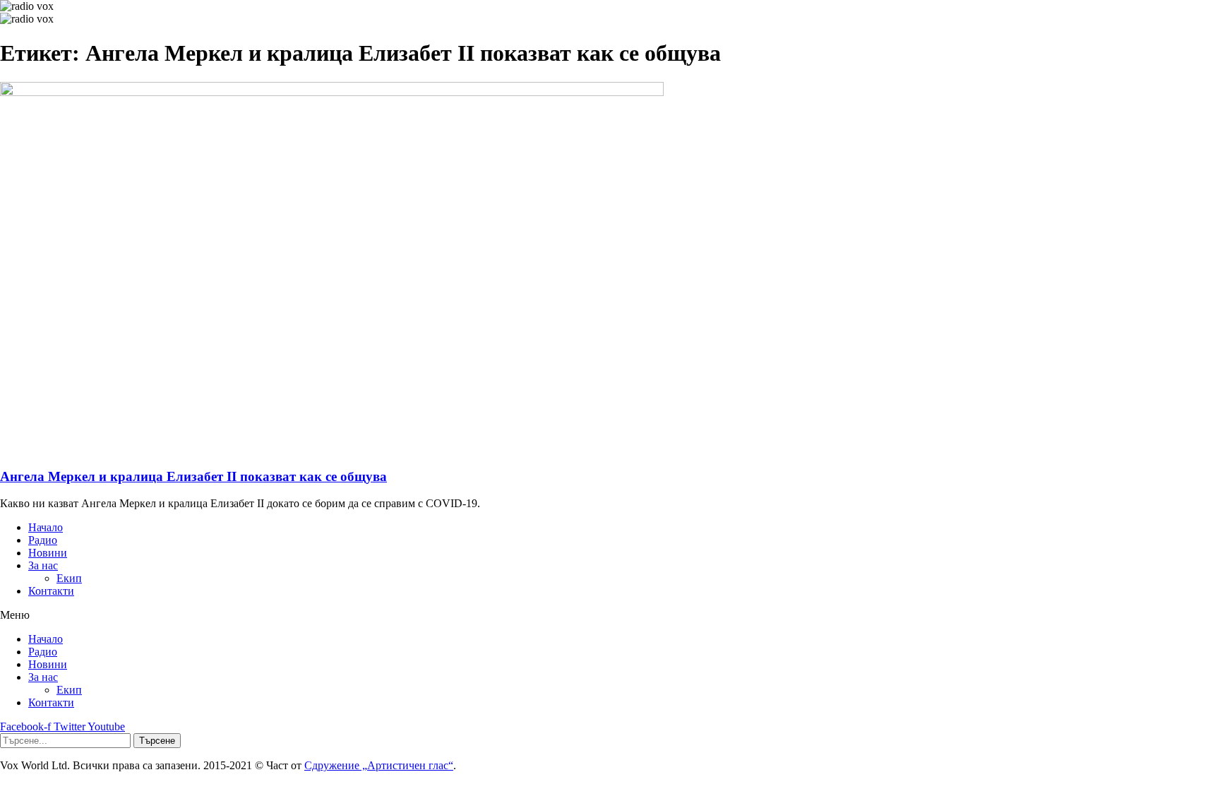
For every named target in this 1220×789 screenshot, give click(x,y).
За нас (43, 565)
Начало (45, 527)
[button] (610, 615)
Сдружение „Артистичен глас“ (378, 765)
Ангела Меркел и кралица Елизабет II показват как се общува (193, 476)
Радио (42, 540)
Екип (69, 578)
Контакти (51, 591)
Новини (47, 553)
